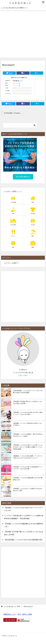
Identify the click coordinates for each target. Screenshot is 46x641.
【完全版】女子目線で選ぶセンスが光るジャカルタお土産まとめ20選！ (27, 402)
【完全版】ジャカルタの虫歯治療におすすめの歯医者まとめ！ (27, 479)
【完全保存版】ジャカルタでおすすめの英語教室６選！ (23, 540)
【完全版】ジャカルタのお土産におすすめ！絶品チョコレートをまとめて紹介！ (27, 413)
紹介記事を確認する (23, 177)
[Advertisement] (23, 34)
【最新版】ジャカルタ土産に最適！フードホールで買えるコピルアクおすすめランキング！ (27, 457)
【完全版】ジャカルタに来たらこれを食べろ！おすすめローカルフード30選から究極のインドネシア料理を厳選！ (28, 447)
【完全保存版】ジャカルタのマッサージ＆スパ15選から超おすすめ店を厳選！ (28, 391)
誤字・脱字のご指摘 (25, 614)
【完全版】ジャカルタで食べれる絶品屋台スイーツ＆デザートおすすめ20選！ (27, 468)
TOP (12, 606)
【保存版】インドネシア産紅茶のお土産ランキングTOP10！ (27, 424)
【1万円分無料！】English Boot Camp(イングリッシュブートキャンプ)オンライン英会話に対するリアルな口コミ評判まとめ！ (13, 113)
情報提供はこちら (9, 614)
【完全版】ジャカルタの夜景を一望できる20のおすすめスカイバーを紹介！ (28, 435)
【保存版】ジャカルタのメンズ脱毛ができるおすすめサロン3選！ (27, 489)
